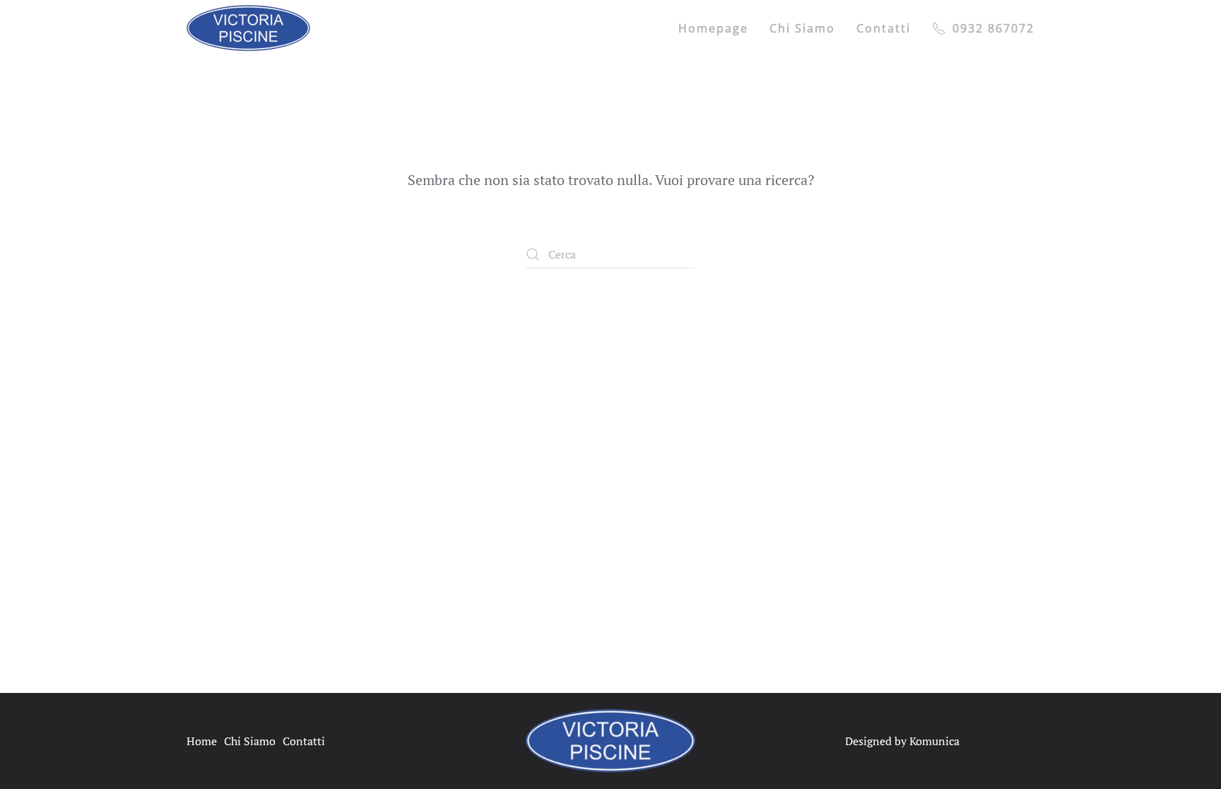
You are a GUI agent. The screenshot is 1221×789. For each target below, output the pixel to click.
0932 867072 (993, 28)
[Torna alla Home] (248, 28)
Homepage (713, 28)
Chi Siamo (250, 741)
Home (202, 741)
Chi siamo (802, 28)
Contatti (883, 28)
